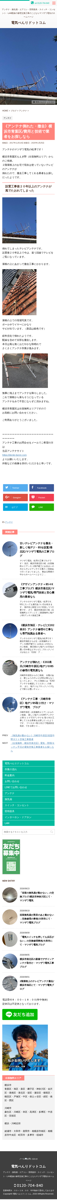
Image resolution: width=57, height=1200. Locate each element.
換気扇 (8, 799)
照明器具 (9, 811)
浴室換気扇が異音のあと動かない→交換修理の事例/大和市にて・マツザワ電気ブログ (37, 918)
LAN (7, 823)
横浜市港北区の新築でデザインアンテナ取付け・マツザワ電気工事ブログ (37, 963)
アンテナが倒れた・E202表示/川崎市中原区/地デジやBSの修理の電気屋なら (37, 666)
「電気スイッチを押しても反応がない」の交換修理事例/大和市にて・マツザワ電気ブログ (37, 940)
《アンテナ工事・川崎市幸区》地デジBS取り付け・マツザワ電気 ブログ (37, 703)
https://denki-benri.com (14, 455)
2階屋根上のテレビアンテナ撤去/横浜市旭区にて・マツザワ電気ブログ (37, 985)
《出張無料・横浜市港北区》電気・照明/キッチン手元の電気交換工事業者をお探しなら (33, 747)
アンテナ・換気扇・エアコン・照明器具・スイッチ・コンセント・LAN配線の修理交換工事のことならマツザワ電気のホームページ (28, 1176)
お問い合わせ (12, 781)
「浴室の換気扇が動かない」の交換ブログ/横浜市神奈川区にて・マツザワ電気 (37, 896)
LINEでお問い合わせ (16, 787)
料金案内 (9, 775)
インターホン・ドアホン (18, 817)
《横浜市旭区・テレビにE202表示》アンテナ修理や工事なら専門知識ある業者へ (37, 629)
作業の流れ (11, 769)
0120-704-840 (29, 1185)
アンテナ (9, 522)
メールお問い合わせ (28, 1159)
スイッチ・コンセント (17, 805)
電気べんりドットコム (28, 22)
